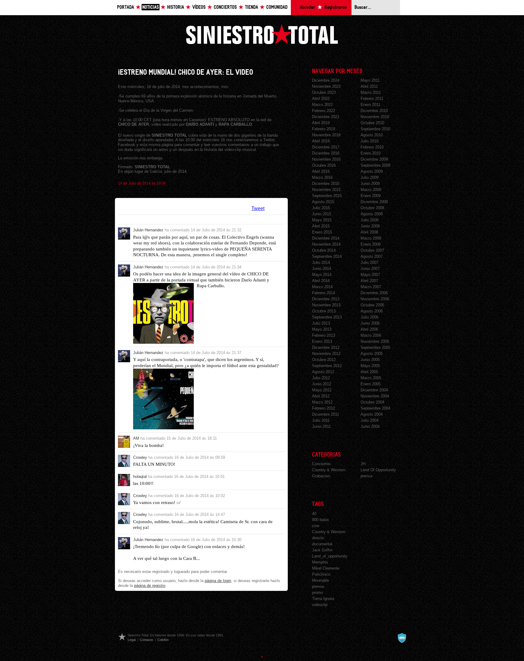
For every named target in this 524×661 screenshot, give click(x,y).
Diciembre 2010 (374, 110)
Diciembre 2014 (325, 238)
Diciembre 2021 (325, 116)
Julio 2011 (321, 420)
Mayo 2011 (370, 80)
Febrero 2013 (323, 335)
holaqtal (140, 476)
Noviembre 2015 (326, 189)
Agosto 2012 (323, 372)
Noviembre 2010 (375, 116)
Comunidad (276, 7)
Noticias (150, 7)
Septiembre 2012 (327, 365)
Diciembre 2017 (325, 147)
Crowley (140, 457)
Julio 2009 (369, 177)
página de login (218, 580)
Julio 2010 (369, 141)
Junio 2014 (321, 268)
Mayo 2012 (321, 390)
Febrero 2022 (323, 110)
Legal (132, 640)
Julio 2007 (369, 262)
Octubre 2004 (372, 402)
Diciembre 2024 (325, 80)
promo (317, 592)
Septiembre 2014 (327, 256)
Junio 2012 (321, 384)
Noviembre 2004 (375, 396)
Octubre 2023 (324, 92)
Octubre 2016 (324, 165)
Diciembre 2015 (325, 183)
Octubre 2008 (372, 208)
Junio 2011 (321, 426)
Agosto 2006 (372, 311)
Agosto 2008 (372, 214)
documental (322, 544)
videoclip (320, 604)
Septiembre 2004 (375, 408)
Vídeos (199, 7)
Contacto (146, 640)
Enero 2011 (370, 104)
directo (318, 538)
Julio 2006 (369, 317)
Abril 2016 (321, 171)
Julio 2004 (369, 420)
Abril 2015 (321, 226)
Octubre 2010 (372, 123)
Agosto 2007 (372, 256)
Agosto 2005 (372, 353)
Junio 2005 (370, 359)
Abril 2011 (369, 86)
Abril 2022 (321, 98)
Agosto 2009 (372, 171)
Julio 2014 (321, 262)
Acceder (307, 7)
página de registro (149, 585)
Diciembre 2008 (374, 201)
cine (315, 525)
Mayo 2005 (370, 365)
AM (136, 438)
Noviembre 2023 (326, 86)
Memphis (320, 562)
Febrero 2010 (372, 147)
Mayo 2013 (321, 329)
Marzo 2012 (322, 402)
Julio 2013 (321, 323)
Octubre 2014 (324, 250)
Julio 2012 (321, 378)
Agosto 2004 (372, 414)
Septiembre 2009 (375, 165)
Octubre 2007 (372, 250)
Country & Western (328, 470)
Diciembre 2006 (374, 293)
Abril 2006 (369, 329)
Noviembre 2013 (326, 305)
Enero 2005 (371, 384)
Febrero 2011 (372, 98)
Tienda (251, 7)
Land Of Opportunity (378, 470)
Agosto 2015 (323, 201)
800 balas (320, 519)
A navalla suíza (402, 638)
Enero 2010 (371, 153)
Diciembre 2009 (374, 159)
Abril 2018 (321, 141)
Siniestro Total (262, 34)
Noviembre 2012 (326, 353)
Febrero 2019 (323, 129)
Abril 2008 (369, 232)
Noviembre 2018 (326, 135)
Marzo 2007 (371, 287)
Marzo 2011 (371, 92)
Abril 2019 (321, 123)
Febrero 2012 (323, 408)
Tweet (257, 208)
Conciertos (225, 7)
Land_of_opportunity (330, 556)
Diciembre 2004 (374, 390)
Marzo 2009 (371, 189)
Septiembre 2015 (327, 195)
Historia (175, 7)
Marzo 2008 (371, 238)
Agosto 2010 (372, 135)
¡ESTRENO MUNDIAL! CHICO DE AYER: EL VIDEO (185, 72)
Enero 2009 (371, 195)
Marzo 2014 (322, 287)
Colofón (163, 640)
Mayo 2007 (370, 274)
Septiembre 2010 (375, 129)
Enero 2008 (371, 244)
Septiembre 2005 (375, 347)
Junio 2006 (370, 323)
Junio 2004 (370, 426)
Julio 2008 (369, 220)
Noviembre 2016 (326, 159)
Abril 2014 (321, 280)
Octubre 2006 (372, 305)
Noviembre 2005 (375, 341)
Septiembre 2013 (327, 317)
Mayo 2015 (321, 220)
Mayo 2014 (321, 274)
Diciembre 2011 (325, 414)
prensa (366, 476)
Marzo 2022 (322, 104)
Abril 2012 (321, 396)
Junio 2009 (370, 183)
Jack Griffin (322, 550)
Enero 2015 (322, 232)
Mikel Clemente (325, 568)
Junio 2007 (370, 268)
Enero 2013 (322, 341)
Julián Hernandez (148, 230)
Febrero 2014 (323, 293)
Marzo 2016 (322, 177)
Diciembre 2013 (325, 299)
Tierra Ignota (323, 598)
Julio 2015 (321, 208)
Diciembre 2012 (325, 347)
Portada (125, 7)
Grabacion (321, 476)
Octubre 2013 (324, 311)
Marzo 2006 (371, 335)
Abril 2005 (369, 372)
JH (363, 464)
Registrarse (335, 7)
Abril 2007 (369, 280)
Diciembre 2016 (325, 153)
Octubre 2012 (324, 359)
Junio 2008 (370, 226)
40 (314, 513)
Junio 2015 (321, 214)
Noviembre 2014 (326, 244)
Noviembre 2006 (375, 299)
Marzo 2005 (371, 378)
